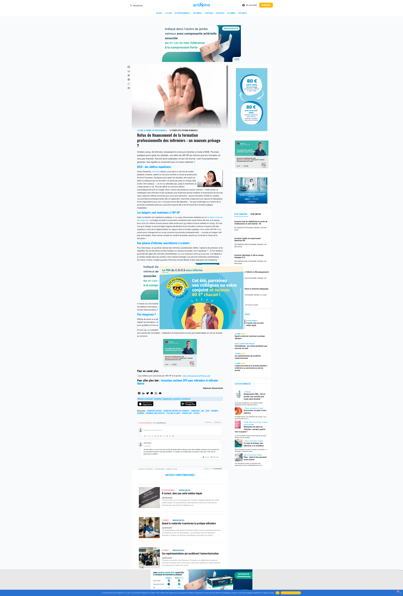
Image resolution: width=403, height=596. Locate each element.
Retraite (196, 413)
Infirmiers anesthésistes (155, 413)
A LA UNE (168, 13)
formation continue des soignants (176, 411)
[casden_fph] (251, 202)
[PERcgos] (201, 328)
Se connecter (251, 5)
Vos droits (242, 13)
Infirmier (214, 411)
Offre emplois (256, 214)
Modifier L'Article (185, 490)
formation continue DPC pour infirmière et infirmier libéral (177, 381)
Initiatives (220, 13)
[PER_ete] (251, 130)
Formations (195, 411)
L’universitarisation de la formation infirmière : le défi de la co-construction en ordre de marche (251, 368)
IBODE (208, 411)
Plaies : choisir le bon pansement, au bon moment (255, 458)
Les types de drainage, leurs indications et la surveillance (254, 444)
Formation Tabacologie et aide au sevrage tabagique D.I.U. (249, 256)
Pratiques (209, 13)
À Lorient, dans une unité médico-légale (182, 493)
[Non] (400, 593)
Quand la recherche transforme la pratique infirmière (189, 523)
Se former (231, 13)
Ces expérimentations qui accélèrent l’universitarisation (190, 553)
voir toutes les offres (251, 305)
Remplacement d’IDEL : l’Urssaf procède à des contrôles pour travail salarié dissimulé (254, 396)
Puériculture (187, 413)
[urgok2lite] (201, 61)
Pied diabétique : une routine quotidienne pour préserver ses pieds (251, 347)
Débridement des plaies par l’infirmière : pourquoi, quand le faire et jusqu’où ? (250, 429)
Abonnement (266, 5)
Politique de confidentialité (291, 593)
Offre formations (240, 214)
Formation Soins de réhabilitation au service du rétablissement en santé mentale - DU (250, 222)
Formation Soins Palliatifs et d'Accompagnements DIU (251, 273)
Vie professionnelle (182, 13)
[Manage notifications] (398, 591)
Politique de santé (173, 413)
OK (278, 593)
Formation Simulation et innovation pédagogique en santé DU (251, 289)
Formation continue (154, 411)
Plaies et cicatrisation (241, 344)
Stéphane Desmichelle (189, 130)
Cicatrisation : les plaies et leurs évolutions (255, 411)
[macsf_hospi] (180, 366)
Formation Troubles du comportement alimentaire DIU (247, 239)
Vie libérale (197, 13)
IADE (202, 411)
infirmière (156, 171)
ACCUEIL (159, 13)
